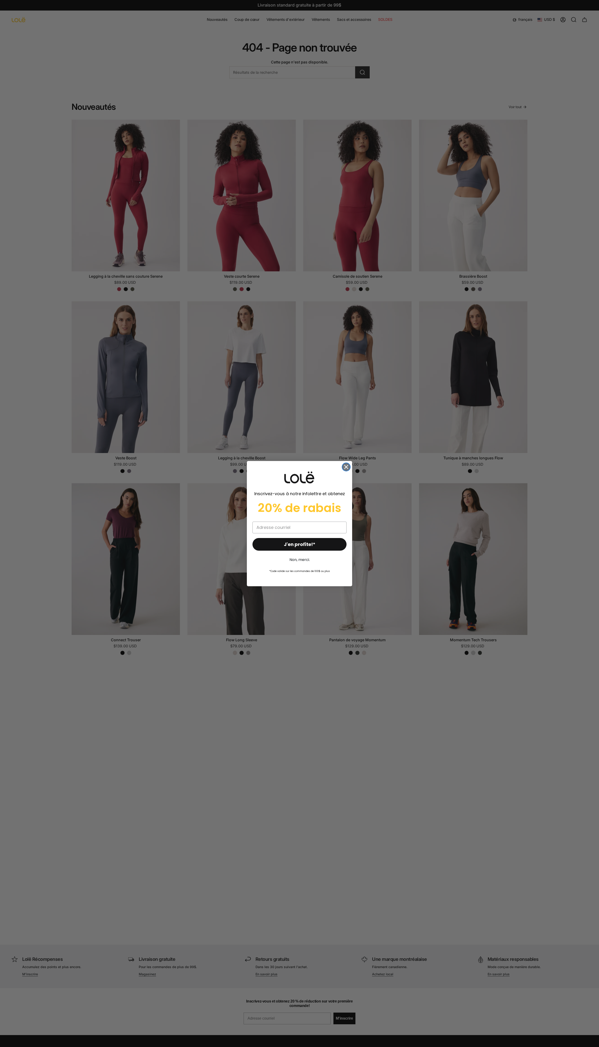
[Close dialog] (346, 467)
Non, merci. (299, 559)
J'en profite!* (299, 544)
